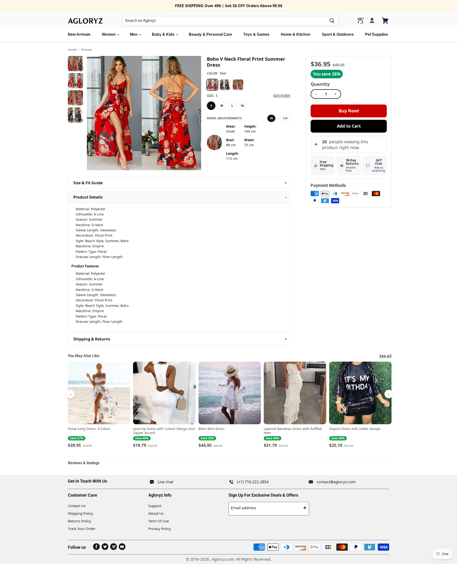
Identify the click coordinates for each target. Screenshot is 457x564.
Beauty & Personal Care (210, 34)
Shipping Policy (80, 513)
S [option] (211, 106)
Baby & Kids (163, 34)
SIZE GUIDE (281, 96)
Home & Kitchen (295, 34)
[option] (212, 84)
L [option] (232, 106)
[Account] (372, 20)
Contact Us (76, 505)
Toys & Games (256, 34)
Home (72, 49)
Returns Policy (79, 521)
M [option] (221, 106)
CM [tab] (285, 118)
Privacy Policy (159, 528)
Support (154, 505)
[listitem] (99, 405)
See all (385, 356)
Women (109, 34)
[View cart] (385, 20)
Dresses (86, 49)
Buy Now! (349, 111)
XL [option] (242, 106)
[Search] (332, 20)
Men (134, 34)
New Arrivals (79, 34)
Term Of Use (158, 521)
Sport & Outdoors (338, 34)
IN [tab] (271, 118)
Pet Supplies (376, 34)
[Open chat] (360, 20)
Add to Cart (349, 126)
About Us (156, 513)
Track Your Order (81, 528)
